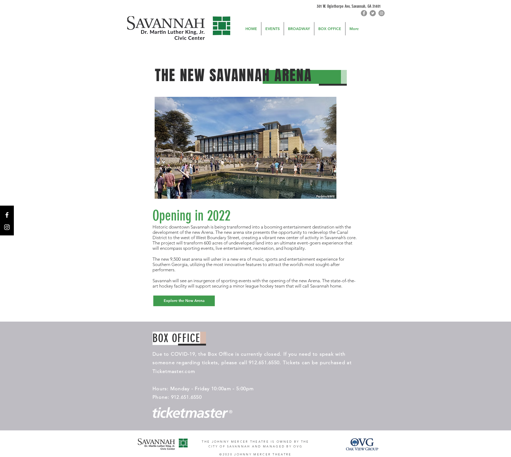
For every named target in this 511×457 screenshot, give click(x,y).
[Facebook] (364, 13)
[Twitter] (373, 13)
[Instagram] (381, 13)
